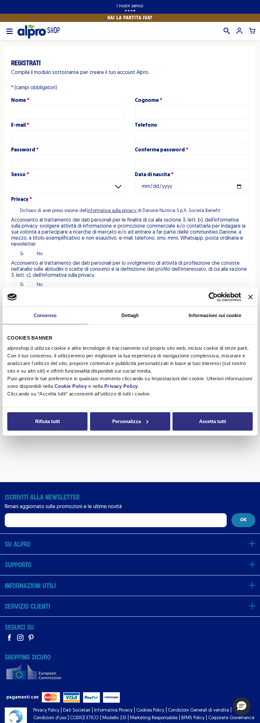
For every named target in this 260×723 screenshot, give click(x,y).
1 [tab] (126, 10)
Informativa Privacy (113, 710)
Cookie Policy (71, 385)
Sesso (18, 174)
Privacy (20, 199)
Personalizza (126, 421)
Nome (18, 100)
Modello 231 (114, 718)
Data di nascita (152, 174)
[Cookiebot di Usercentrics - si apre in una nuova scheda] (213, 297)
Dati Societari (76, 710)
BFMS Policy (193, 718)
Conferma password (160, 150)
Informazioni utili (30, 585)
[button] (241, 706)
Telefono (146, 125)
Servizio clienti (27, 606)
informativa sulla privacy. (68, 275)
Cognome (147, 100)
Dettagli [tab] (130, 315)
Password (23, 150)
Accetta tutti (212, 421)
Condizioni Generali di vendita (198, 710)
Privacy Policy (121, 385)
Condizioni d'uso (49, 718)
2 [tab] (128, 10)
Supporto (18, 564)
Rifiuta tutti (47, 421)
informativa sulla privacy (112, 211)
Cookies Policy (150, 710)
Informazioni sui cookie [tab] (215, 315)
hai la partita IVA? (130, 17)
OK (243, 520)
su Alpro (17, 544)
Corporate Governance (231, 718)
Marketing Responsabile (154, 718)
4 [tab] (134, 10)
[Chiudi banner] (250, 297)
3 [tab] (131, 10)
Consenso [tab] (45, 315)
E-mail (18, 125)
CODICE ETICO (84, 718)
